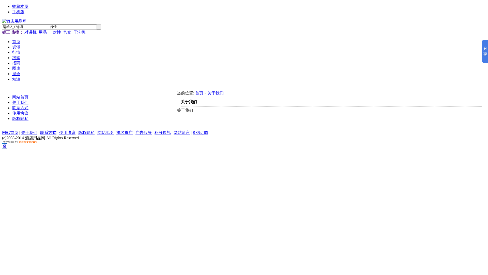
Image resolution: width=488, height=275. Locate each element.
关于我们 (20, 102)
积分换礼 (163, 132)
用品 (43, 32)
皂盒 (67, 32)
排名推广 (124, 132)
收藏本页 (20, 6)
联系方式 (20, 108)
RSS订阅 (200, 132)
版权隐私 (20, 118)
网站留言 (182, 132)
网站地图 (105, 132)
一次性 (55, 32)
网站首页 (20, 97)
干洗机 (79, 32)
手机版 (18, 12)
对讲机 (30, 32)
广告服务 (143, 132)
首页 (199, 93)
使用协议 (20, 113)
